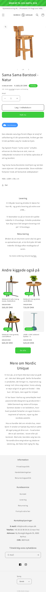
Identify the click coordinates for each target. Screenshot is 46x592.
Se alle (23, 350)
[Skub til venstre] (17, 69)
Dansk (22, 581)
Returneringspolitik (23, 478)
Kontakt (23, 494)
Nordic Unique (25, 591)
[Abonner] (38, 555)
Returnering (23, 505)
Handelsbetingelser (23, 472)
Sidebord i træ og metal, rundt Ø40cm (10, 336)
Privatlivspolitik (22, 466)
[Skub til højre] (28, 69)
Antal (4, 93)
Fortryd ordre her (23, 511)
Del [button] (6, 185)
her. (35, 256)
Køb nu (23, 115)
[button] (3, 15)
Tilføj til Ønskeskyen (11, 125)
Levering (11, 89)
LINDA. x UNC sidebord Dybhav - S (31, 336)
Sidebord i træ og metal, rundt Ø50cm (31, 300)
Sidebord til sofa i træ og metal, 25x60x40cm (10, 300)
